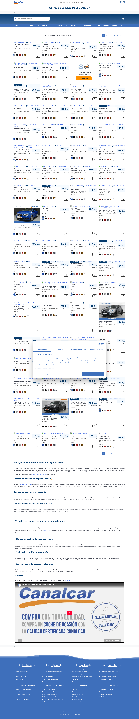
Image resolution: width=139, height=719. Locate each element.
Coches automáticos (49, 674)
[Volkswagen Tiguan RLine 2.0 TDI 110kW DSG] (83, 399)
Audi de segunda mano (21, 696)
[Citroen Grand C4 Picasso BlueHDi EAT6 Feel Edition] (27, 125)
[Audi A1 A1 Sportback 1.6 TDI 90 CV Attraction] (83, 43)
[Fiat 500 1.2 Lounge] (55, 206)
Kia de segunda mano (21, 702)
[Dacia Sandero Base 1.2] (55, 185)
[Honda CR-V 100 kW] (83, 282)
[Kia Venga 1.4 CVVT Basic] (112, 106)
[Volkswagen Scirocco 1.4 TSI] (27, 42)
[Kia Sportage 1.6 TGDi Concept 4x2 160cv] (26, 358)
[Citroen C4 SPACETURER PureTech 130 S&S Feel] (27, 379)
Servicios (82, 2)
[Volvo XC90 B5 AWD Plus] (55, 241)
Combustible (59, 25)
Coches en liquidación (21, 674)
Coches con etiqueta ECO (51, 689)
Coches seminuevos (20, 676)
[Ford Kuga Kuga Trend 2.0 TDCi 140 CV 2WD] (83, 303)
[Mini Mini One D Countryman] (27, 282)
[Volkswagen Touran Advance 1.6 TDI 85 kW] (55, 433)
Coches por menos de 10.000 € (109, 669)
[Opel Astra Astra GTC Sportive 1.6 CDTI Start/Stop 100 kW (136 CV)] (83, 338)
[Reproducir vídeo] (27, 42)
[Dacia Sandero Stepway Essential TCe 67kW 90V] (112, 262)
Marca (16, 25)
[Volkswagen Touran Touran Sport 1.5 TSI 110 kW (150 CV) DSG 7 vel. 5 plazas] (27, 146)
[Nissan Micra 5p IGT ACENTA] (22, 433)
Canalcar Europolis (77, 699)
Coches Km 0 (19, 679)
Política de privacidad (67, 709)
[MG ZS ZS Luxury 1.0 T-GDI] (27, 261)
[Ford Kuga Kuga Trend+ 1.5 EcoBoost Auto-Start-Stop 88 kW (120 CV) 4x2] (83, 186)
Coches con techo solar (50, 702)
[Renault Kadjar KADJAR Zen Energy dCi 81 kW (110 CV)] (112, 86)
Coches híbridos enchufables (52, 679)
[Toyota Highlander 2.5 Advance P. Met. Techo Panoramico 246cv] (55, 283)
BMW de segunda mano (22, 699)
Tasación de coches (106, 691)
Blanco (15, 52)
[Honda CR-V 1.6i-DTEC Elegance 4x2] (110, 398)
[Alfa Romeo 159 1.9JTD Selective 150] (83, 106)
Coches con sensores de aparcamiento (54, 699)
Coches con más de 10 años (108, 679)
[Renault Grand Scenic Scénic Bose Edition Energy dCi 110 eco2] (112, 207)
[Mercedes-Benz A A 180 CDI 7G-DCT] (53, 378)
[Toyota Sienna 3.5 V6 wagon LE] (55, 146)
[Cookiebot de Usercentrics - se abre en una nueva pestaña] (97, 344)
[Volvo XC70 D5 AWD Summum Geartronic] (26, 337)
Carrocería (45, 25)
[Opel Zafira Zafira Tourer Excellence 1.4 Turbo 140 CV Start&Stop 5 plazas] (27, 64)
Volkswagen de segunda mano (23, 689)
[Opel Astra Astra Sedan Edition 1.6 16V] (112, 42)
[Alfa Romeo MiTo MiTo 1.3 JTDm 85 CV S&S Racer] (27, 399)
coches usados (33, 471)
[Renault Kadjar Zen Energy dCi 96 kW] (55, 106)
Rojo (71, 115)
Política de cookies (77, 709)
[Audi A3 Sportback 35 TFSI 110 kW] (109, 337)
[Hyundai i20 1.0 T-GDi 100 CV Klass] (83, 241)
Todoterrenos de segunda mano (81, 669)
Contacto (75, 696)
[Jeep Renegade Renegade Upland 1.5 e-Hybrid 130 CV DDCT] (27, 303)
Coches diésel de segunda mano (53, 669)
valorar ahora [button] (84, 78)
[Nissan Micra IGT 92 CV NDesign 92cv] (55, 261)
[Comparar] (38, 56)
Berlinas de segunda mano (79, 671)
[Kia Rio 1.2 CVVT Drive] (83, 125)
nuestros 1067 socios (48, 357)
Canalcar (74, 689)
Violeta (72, 215)
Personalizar (68, 374)
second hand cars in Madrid (39, 474)
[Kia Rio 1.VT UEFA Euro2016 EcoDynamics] (27, 166)
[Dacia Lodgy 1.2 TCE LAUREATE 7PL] (55, 125)
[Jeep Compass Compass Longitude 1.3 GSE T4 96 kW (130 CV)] (55, 64)
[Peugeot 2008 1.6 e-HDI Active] (79, 378)
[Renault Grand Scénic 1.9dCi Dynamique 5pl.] (55, 166)
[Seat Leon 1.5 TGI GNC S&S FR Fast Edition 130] (112, 241)
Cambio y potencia (102, 25)
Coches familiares (77, 679)
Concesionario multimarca (79, 691)
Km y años (73, 25)
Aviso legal (60, 709)
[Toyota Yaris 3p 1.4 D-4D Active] (112, 166)
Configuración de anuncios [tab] (78, 349)
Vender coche (75, 2)
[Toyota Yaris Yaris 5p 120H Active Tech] (27, 185)
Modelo (31, 25)
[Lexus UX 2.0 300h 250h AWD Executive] (112, 311)
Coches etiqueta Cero (50, 691)
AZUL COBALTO (75, 409)
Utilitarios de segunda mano (80, 674)
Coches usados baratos (21, 671)
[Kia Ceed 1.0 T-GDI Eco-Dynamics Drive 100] (112, 125)
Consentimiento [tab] (42, 349)
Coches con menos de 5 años (109, 676)
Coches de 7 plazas (77, 681)
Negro (15, 74)
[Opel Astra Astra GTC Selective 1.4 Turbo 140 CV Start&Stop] (112, 186)
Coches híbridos (48, 676)
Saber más (67, 580)
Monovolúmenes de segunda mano (82, 676)
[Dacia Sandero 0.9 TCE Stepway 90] (83, 261)
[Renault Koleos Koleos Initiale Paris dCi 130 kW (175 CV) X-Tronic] (83, 86)
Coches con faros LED (50, 696)
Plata (43, 155)
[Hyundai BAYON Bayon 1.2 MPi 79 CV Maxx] (55, 303)
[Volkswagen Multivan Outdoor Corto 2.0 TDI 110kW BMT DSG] (55, 86)
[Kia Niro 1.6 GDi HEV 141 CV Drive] (83, 166)
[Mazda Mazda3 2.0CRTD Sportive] (109, 282)
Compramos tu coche (107, 694)
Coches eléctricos (49, 681)
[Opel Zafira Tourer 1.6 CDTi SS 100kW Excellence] (112, 379)
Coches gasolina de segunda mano (53, 671)
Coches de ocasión (65, 2)
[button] (120, 2)
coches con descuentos (25, 484)
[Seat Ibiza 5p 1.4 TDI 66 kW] (78, 433)
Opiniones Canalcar (77, 694)
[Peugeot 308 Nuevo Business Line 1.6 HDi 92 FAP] (112, 146)
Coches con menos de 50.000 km (110, 671)
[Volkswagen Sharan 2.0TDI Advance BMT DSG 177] (27, 86)
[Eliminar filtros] (123, 18)
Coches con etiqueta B (50, 694)
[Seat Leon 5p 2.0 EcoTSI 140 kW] (80, 206)
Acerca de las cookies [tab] (96, 349)
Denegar (46, 374)
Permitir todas (93, 374)
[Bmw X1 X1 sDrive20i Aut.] (83, 146)
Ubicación (114, 25)
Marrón (16, 96)
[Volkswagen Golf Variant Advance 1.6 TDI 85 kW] (112, 433)
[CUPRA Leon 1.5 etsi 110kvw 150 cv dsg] (55, 406)
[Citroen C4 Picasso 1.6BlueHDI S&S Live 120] (27, 106)
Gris (43, 52)
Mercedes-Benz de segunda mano (24, 691)
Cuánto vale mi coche (107, 689)
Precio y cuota (87, 25)
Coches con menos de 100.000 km (110, 674)
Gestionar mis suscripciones (70, 711)
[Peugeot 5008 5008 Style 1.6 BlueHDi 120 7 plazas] (55, 338)
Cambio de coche (105, 696)
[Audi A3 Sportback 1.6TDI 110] (55, 42)
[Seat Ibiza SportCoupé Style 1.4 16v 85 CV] (27, 214)
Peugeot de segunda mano (22, 694)
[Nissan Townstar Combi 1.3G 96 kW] (112, 63)
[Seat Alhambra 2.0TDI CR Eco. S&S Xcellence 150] (112, 358)
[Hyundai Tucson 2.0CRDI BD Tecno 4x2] (27, 241)
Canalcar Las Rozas (77, 702)
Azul (15, 136)
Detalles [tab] (60, 349)
